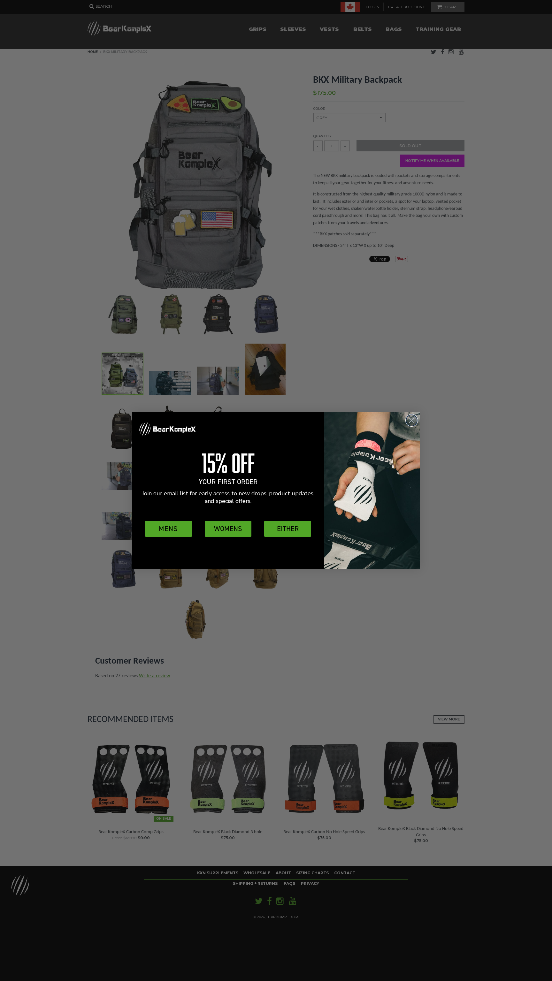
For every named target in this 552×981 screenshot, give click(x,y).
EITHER (288, 528)
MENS (168, 528)
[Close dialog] (411, 420)
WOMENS (228, 528)
